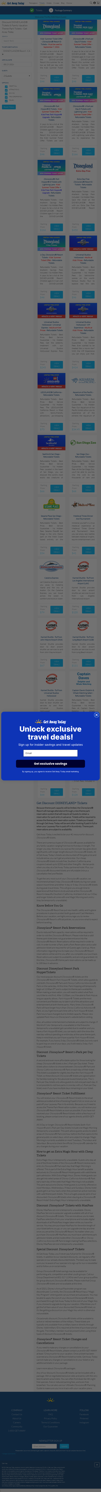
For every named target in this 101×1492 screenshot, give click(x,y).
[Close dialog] (96, 715)
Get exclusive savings (50, 764)
